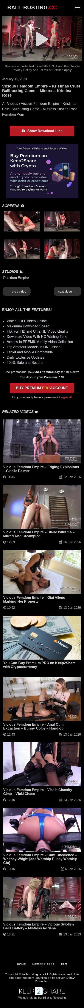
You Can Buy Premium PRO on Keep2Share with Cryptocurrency (39, 665)
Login (63, 397)
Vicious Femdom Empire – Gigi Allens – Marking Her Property (35, 599)
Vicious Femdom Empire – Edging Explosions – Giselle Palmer (41, 469)
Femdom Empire (16, 278)
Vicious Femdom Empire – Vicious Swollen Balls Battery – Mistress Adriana (38, 926)
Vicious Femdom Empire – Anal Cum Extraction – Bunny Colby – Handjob (33, 726)
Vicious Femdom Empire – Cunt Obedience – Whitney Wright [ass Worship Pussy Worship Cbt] (40, 859)
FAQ (64, 964)
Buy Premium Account (42, 388)
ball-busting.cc (32, 974)
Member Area (43, 964)
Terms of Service (51, 70)
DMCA (70, 977)
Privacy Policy (21, 70)
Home (21, 964)
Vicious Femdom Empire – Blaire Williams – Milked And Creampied (39, 534)
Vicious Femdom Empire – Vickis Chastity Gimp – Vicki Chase (37, 792)
